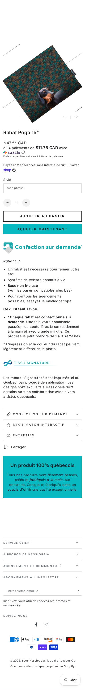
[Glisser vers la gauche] (65, 117)
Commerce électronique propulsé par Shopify (42, 666)
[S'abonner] (79, 591)
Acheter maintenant (42, 229)
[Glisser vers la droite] (76, 117)
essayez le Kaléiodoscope (49, 301)
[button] (42, 150)
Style (7, 180)
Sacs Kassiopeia (33, 660)
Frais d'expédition (14, 156)
